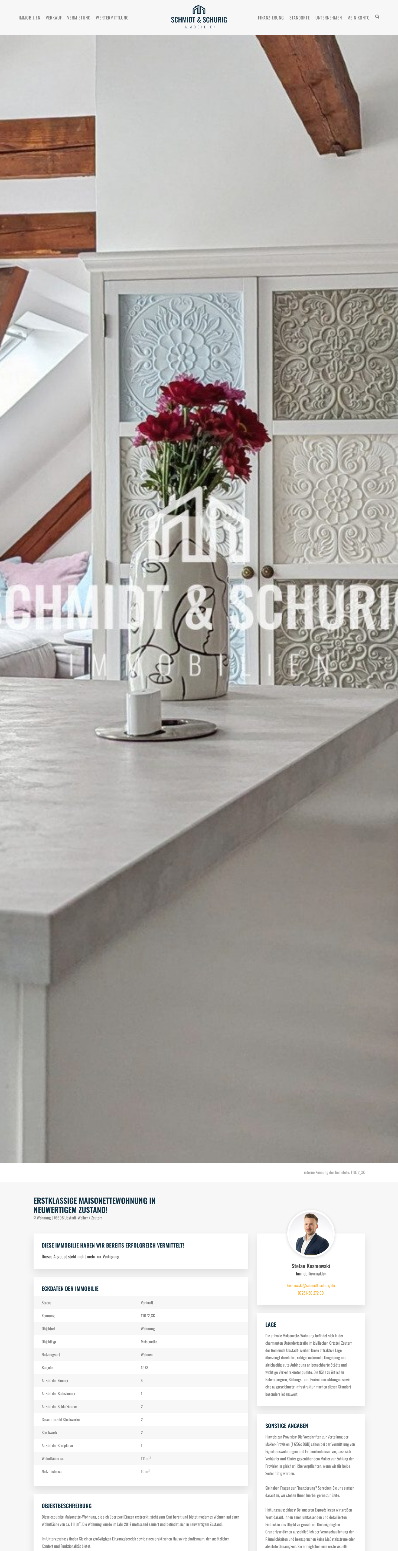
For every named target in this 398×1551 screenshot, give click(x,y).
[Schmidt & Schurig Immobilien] (199, 17)
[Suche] (377, 17)
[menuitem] (29, 17)
